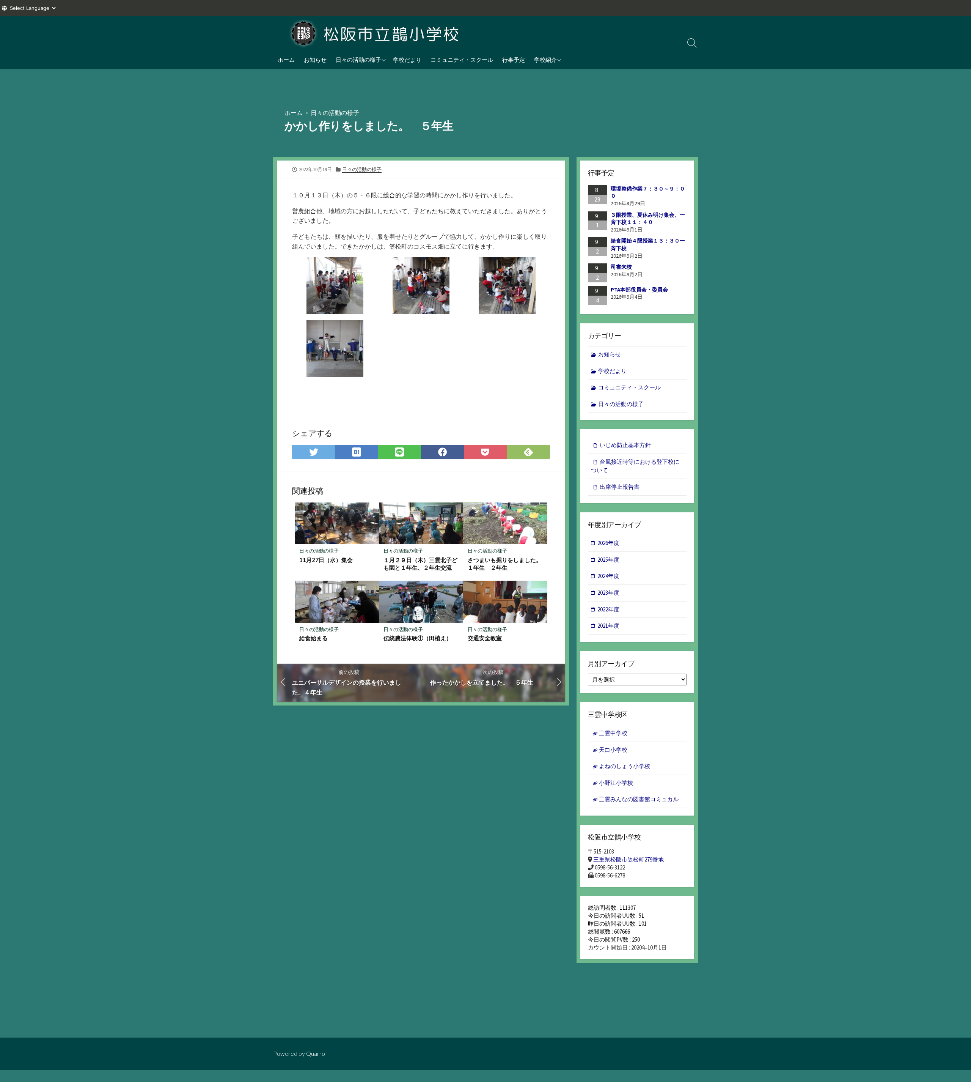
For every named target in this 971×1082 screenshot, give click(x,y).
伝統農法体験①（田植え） (417, 638)
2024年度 (608, 576)
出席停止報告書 (619, 486)
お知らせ (315, 59)
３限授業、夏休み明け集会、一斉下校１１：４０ (648, 218)
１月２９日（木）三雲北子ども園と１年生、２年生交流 (420, 563)
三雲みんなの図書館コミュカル (639, 799)
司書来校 (621, 266)
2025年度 (608, 559)
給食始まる (313, 638)
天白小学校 (613, 749)
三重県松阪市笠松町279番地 (628, 859)
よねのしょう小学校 (624, 766)
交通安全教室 (485, 638)
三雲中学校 (613, 733)
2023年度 (608, 592)
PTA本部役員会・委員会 (639, 289)
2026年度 (608, 543)
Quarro (315, 1053)
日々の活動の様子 (358, 59)
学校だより (407, 59)
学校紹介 (545, 59)
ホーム (286, 59)
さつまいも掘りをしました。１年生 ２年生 (505, 563)
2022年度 (608, 609)
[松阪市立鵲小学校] (375, 33)
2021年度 (608, 625)
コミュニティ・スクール (462, 59)
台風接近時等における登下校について (635, 466)
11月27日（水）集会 (326, 559)
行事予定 (513, 59)
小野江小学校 (616, 782)
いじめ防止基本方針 (625, 445)
